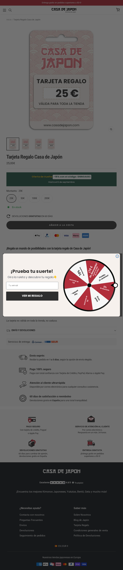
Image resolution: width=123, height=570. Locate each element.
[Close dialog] (117, 256)
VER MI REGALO (32, 296)
